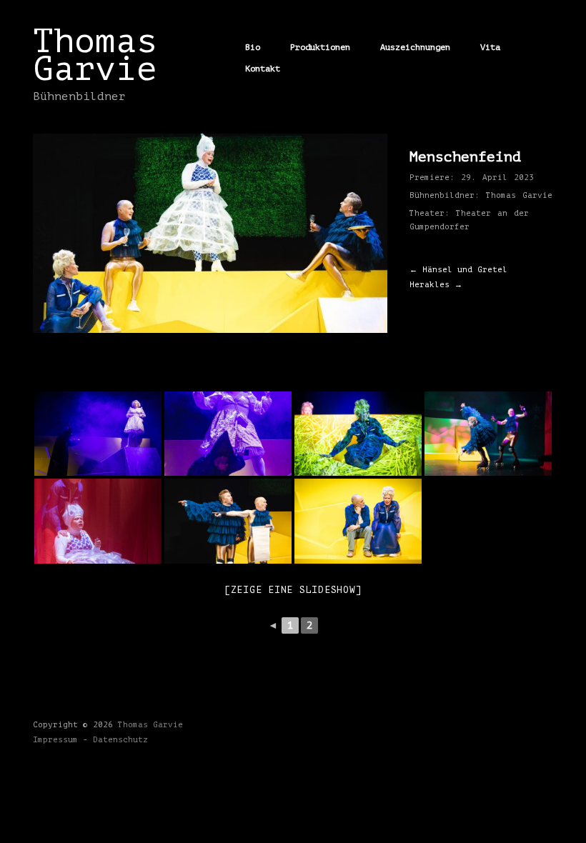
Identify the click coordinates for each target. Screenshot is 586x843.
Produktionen (320, 47)
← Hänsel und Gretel (458, 269)
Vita (490, 47)
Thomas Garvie (95, 55)
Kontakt (262, 68)
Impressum (55, 739)
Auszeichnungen (415, 47)
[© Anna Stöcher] (98, 434)
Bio (252, 47)
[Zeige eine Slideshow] (293, 589)
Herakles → (435, 284)
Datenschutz (120, 739)
